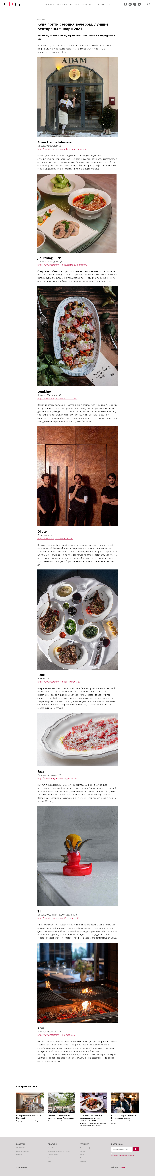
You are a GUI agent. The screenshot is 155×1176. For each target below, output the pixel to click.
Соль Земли (48, 4)
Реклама (83, 1151)
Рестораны (87, 4)
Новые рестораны (22, 1151)
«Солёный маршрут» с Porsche (59, 1151)
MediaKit (82, 1154)
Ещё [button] (109, 4)
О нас (82, 1158)
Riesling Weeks (53, 1154)
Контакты (83, 1161)
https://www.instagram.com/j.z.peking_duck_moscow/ (62, 264)
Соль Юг (51, 1148)
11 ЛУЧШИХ (62, 4)
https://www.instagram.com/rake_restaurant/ (58, 681)
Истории (74, 4)
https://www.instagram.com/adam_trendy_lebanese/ (62, 149)
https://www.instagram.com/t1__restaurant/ (58, 918)
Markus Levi (122, 1167)
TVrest (50, 1161)
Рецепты (100, 4)
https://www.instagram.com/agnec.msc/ (56, 1034)
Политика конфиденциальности (91, 1148)
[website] (125, 4)
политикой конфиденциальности (122, 1155)
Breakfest (51, 1158)
